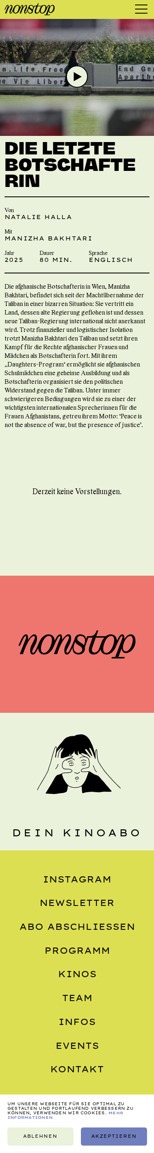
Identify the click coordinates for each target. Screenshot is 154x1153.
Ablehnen (40, 1136)
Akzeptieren (113, 1136)
